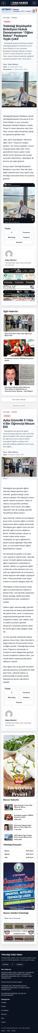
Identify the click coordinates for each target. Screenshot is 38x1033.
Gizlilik (13, 1031)
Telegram (26, 237)
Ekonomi (4, 1014)
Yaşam (3, 1022)
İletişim (3, 1031)
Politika (3, 1006)
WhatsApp (11, 237)
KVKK (8, 1031)
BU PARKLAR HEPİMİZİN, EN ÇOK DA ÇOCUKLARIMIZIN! (13, 994)
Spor (2, 1018)
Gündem (14, 17)
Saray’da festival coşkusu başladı (11, 982)
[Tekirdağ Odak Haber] (19, 3)
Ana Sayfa (6, 17)
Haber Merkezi (10, 260)
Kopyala (19, 242)
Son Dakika (4, 1010)
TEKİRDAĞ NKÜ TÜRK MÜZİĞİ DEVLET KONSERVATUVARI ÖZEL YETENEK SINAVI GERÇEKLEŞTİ (15, 987)
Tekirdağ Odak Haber (11, 954)
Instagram (19, 964)
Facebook (26, 232)
